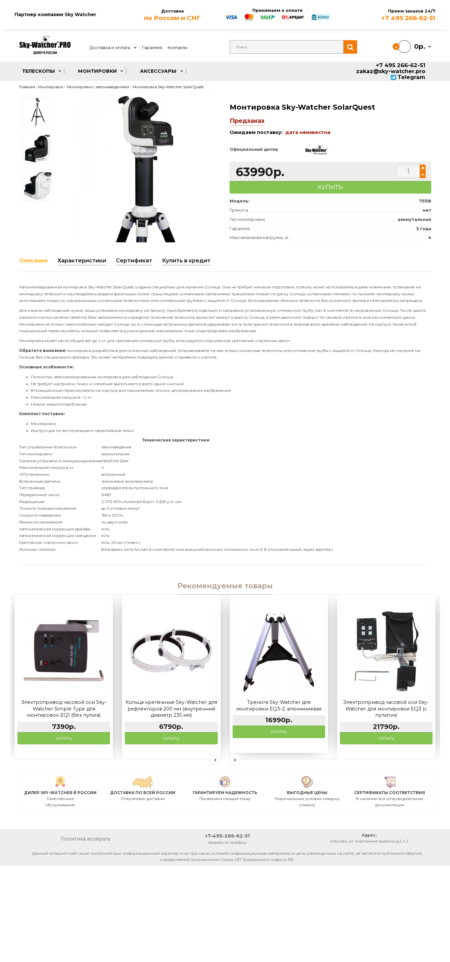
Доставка (172, 15)
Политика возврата (85, 839)
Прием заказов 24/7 (408, 15)
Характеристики (82, 260)
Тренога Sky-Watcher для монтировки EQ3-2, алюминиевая (279, 705)
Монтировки (50, 87)
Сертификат (134, 260)
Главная (27, 87)
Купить (64, 738)
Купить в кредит (186, 260)
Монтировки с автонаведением (98, 87)
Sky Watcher (80, 14)
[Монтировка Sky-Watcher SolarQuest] (145, 168)
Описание (33, 260)
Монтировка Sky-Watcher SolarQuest (168, 87)
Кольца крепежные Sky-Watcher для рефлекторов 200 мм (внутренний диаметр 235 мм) (171, 708)
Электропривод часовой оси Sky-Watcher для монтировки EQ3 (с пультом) (386, 708)
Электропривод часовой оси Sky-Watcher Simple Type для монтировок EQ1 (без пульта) (64, 708)
